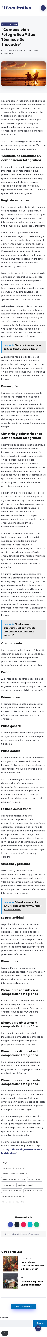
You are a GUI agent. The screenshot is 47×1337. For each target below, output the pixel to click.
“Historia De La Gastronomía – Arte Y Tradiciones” (32, 1265)
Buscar (4, 1317)
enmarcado (8, 1185)
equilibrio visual (25, 1185)
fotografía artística (11, 1190)
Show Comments (23, 1306)
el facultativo (34, 1179)
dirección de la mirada (13, 1179)
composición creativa (13, 1168)
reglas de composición (13, 1196)
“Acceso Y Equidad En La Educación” (32, 1283)
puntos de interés (33, 1190)
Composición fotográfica (14, 1174)
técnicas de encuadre (13, 1202)
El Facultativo (16, 8)
